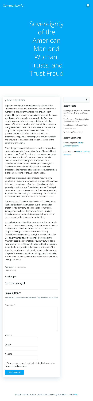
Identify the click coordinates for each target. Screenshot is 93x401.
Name (8, 335)
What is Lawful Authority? (73, 132)
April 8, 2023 (20, 100)
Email (8, 344)
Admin (9, 100)
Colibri (75, 394)
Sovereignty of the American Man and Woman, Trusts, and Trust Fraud (76, 113)
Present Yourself (69, 128)
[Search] (87, 99)
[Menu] (88, 5)
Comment (10, 305)
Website (8, 354)
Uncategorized (20, 267)
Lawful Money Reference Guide (75, 125)
